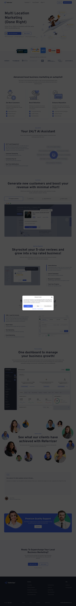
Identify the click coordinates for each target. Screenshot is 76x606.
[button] (51, 297)
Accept (28, 306)
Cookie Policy (34, 308)
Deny (38, 306)
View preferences (47, 306)
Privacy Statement (40, 308)
